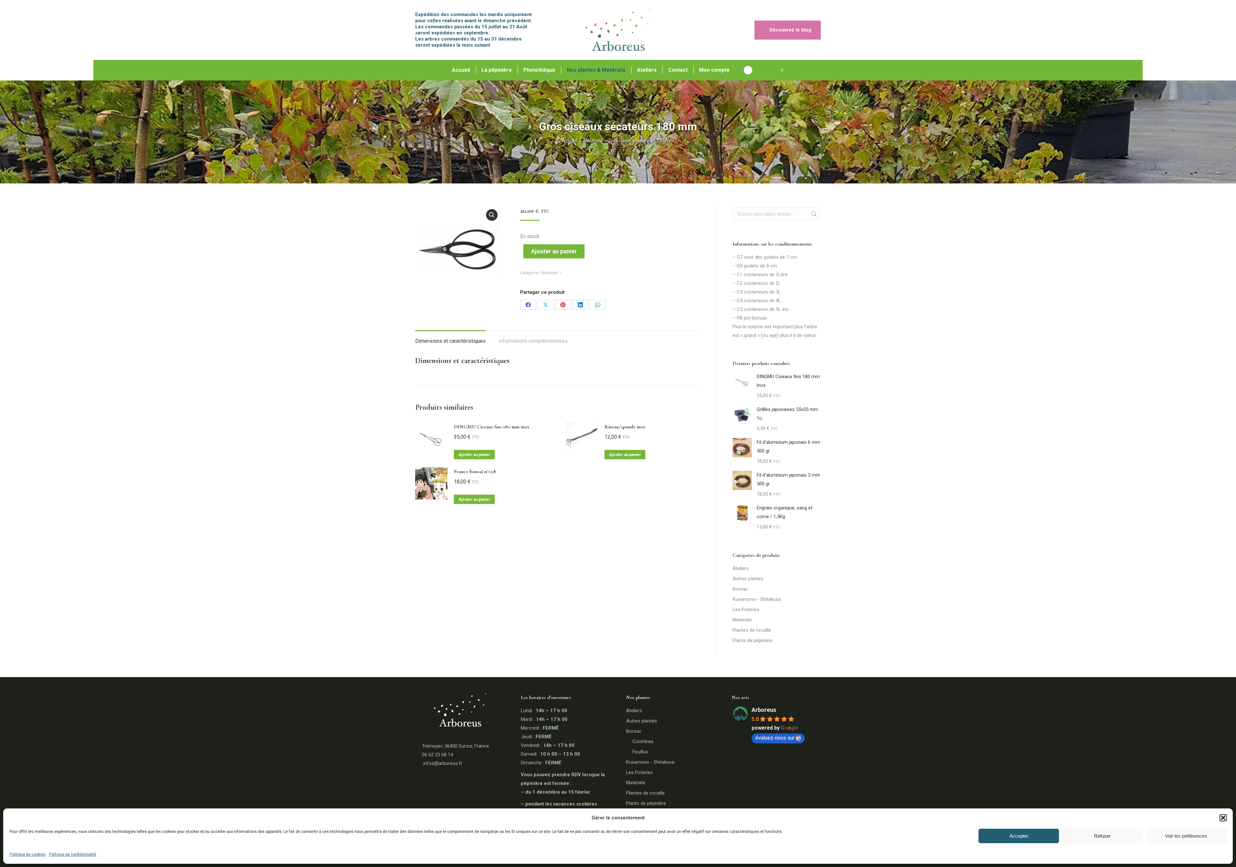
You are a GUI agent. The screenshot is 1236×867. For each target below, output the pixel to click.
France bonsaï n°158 (475, 471)
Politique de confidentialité (72, 854)
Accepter (1018, 836)
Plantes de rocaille (752, 630)
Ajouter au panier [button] (474, 454)
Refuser (1102, 836)
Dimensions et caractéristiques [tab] (450, 341)
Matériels (549, 272)
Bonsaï (740, 589)
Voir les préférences (1186, 836)
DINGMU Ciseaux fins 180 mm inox (491, 427)
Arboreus (764, 709)
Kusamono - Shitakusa (757, 599)
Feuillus (640, 752)
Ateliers (741, 568)
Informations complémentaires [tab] (533, 341)
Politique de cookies (28, 854)
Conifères (642, 741)
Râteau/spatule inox (624, 427)
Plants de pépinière (752, 640)
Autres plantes (748, 579)
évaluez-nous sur (774, 738)
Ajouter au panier (554, 251)
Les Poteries (746, 609)
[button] (1223, 818)
